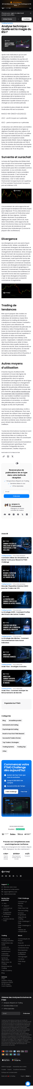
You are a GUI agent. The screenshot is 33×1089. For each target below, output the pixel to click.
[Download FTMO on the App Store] (5, 1059)
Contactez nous (23, 948)
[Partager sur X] (12, 456)
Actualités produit (15, 720)
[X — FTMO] (17, 876)
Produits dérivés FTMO (8, 920)
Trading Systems (7, 23)
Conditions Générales (19, 1069)
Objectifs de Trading (22, 918)
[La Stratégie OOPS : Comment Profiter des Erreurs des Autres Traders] (16, 604)
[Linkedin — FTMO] (21, 876)
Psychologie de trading (10, 729)
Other (5, 751)
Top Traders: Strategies (11, 742)
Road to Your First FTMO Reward (13, 734)
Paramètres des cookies (19, 1066)
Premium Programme (22, 914)
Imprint (10, 1069)
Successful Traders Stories (12, 738)
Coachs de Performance (5, 948)
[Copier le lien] (3, 456)
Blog (4, 720)
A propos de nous (24, 945)
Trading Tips (21, 747)
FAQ (5, 903)
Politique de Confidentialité (9, 1072)
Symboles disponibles (5, 959)
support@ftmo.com (10, 892)
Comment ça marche (7, 909)
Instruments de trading (10, 725)
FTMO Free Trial (23, 908)
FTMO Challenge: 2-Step (24, 926)
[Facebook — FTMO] (13, 876)
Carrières (21, 959)
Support (6, 906)
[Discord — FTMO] (2, 876)
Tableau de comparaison (22, 930)
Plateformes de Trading (6, 967)
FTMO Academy (6, 970)
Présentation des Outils (7, 944)
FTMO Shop (21, 961)
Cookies (3, 1069)
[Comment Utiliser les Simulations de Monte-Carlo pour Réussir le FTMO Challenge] (16, 550)
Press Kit (6, 916)
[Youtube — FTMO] (6, 876)
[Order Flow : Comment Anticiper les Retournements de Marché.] (16, 682)
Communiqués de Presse (24, 940)
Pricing (20, 906)
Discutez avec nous (10, 887)
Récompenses (22, 950)
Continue (26, 19)
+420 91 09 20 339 (10, 894)
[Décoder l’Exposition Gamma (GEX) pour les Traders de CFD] (16, 577)
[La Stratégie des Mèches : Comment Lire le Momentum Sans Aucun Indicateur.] (16, 631)
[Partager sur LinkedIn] (8, 456)
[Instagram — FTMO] (10, 876)
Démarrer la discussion (11, 889)
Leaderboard (5, 951)
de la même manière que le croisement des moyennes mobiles (15, 392)
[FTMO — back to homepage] (16, 872)
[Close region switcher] (30, 13)
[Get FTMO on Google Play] (16, 1059)
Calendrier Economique (5, 954)
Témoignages (22, 957)
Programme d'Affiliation (7, 913)
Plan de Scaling (23, 910)
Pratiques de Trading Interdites (7, 940)
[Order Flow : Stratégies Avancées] (16, 657)
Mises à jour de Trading (6, 963)
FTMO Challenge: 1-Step (24, 922)
